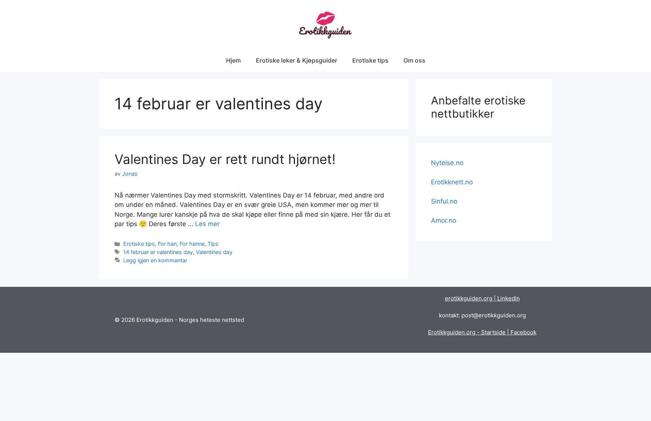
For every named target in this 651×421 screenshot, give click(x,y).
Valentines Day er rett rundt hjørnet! (225, 159)
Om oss (414, 60)
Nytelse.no (447, 163)
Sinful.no (444, 201)
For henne (192, 243)
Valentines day (214, 252)
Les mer (207, 224)
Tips (213, 243)
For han (167, 243)
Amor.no (443, 220)
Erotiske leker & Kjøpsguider (296, 60)
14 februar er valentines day (158, 252)
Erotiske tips (370, 60)
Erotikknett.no (452, 182)
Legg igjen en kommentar (155, 260)
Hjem (233, 60)
